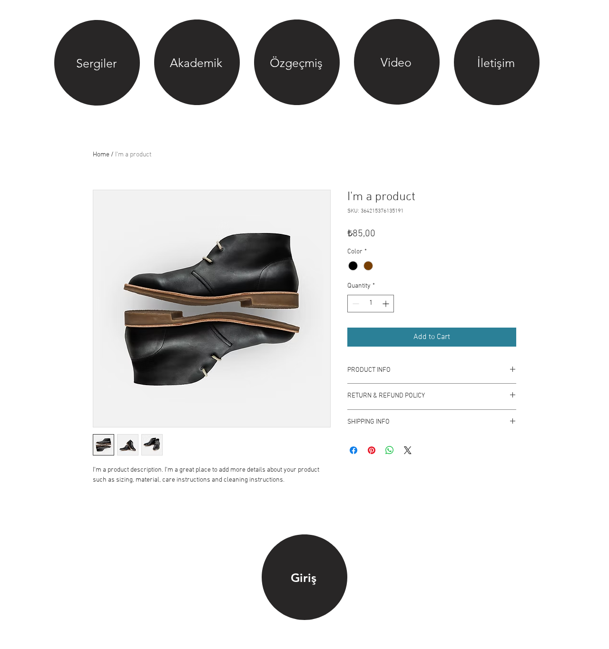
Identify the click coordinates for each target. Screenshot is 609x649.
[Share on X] (407, 450)
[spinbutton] (371, 303)
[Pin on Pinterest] (371, 450)
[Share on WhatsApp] (389, 450)
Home (101, 155)
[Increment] (387, 303)
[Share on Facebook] (353, 450)
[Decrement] (355, 303)
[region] (97, 63)
